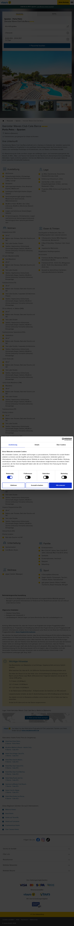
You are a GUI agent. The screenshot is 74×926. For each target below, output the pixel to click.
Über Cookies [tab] (61, 445)
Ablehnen (13, 485)
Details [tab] (37, 445)
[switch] (28, 477)
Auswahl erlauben (37, 485)
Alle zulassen (60, 485)
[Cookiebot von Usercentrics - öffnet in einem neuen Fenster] (63, 439)
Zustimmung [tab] (13, 445)
